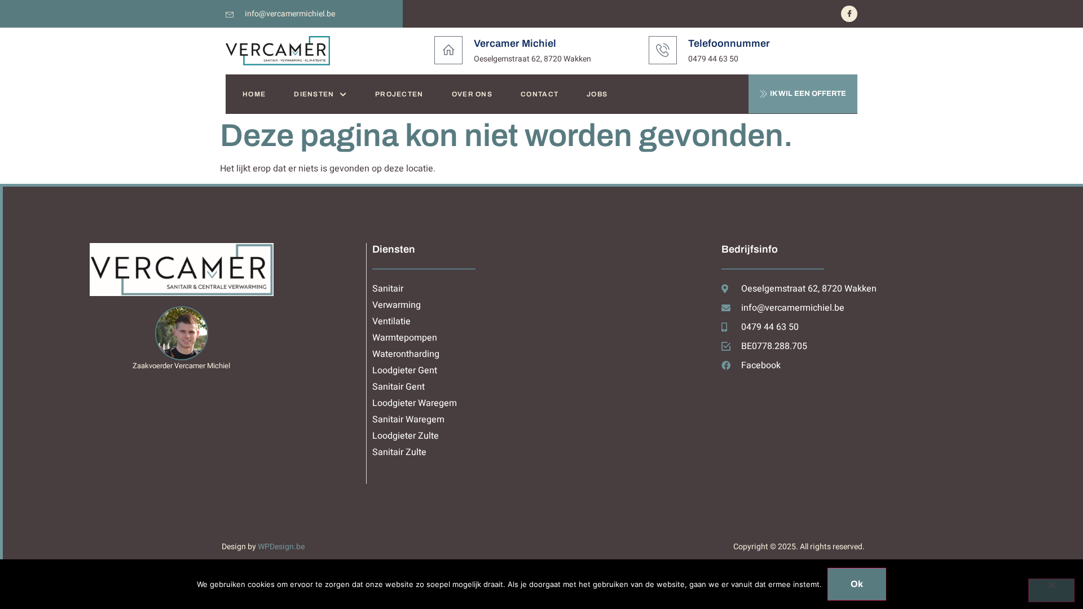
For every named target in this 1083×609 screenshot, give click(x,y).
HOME (254, 94)
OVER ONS (472, 94)
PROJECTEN (399, 94)
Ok (857, 584)
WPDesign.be (281, 547)
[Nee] (1051, 590)
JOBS (597, 94)
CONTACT (539, 94)
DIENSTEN (314, 94)
